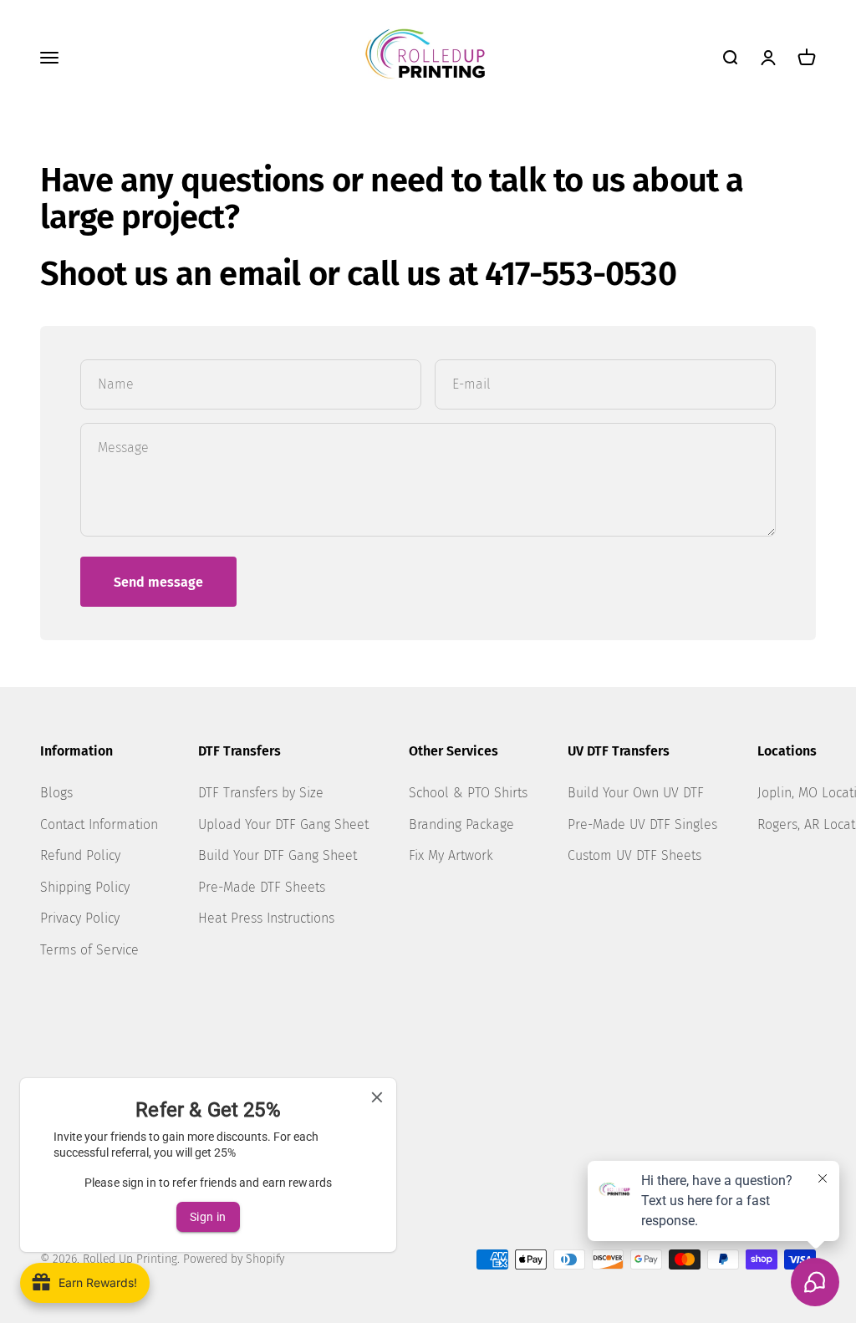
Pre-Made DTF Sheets (261, 887)
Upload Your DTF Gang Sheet (283, 824)
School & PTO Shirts (468, 793)
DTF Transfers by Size (261, 793)
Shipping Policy (85, 887)
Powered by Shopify (233, 1259)
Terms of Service (89, 950)
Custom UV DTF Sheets (634, 855)
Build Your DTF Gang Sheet (277, 855)
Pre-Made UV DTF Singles (642, 824)
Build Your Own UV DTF (636, 793)
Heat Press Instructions (266, 918)
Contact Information (99, 824)
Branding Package (461, 824)
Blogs (56, 793)
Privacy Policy (80, 918)
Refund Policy (80, 855)
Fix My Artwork (451, 855)
